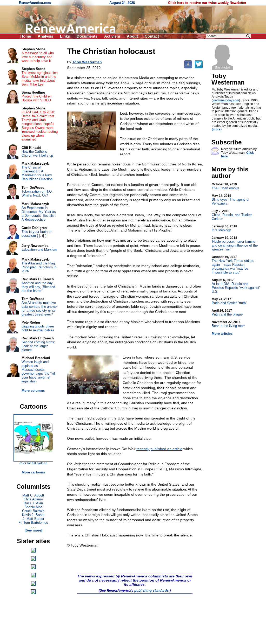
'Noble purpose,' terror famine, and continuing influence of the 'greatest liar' (235, 243)
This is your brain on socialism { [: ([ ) (37, 233)
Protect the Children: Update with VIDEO (37, 98)
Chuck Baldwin (33, 511)
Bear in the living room (228, 324)
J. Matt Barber (33, 519)
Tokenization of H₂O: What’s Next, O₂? (37, 193)
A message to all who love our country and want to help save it (38, 57)
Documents (87, 36)
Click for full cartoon (33, 463)
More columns (33, 391)
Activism (112, 36)
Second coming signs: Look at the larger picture (38, 346)
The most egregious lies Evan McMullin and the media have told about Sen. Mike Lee (40, 78)
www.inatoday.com (226, 100)
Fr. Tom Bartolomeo (33, 523)
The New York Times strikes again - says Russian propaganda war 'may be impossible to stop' (233, 264)
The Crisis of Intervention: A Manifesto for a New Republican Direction (37, 173)
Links (65, 36)
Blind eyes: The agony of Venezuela (230, 199)
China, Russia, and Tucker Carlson (232, 215)
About (132, 36)
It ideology (224, 228)
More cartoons (33, 472)
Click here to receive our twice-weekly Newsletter (207, 3)
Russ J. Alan (33, 503)
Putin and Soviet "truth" (229, 301)
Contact (152, 36)
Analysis (45, 36)
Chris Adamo (33, 499)
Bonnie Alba (33, 507)
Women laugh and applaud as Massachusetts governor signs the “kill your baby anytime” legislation (39, 371)
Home (25, 36)
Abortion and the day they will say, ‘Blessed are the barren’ (38, 287)
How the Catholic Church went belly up (37, 153)
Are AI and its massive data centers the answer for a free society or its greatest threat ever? (40, 308)
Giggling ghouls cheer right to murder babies (38, 328)
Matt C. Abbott (33, 495)
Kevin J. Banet (33, 515)
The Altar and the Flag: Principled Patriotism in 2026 (39, 267)
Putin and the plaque (227, 312)
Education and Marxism (39, 249)
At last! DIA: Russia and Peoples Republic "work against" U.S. (236, 285)
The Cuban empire (225, 186)
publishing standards (151, 590)
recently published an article (159, 449)
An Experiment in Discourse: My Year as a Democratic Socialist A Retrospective (39, 213)
